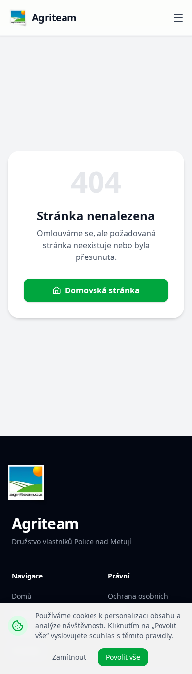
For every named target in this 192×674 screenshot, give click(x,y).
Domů (22, 596)
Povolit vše (123, 657)
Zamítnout (69, 657)
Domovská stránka (102, 290)
